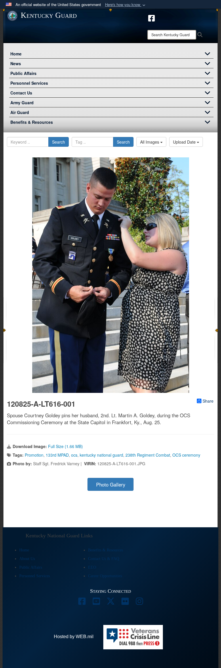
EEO (92, 567)
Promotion (34, 455)
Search (58, 142)
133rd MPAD (57, 455)
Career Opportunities (105, 576)
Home (16, 54)
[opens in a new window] (151, 17)
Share (208, 401)
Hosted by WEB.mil (74, 636)
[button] (125, 5)
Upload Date (185, 142)
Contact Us (21, 93)
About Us (27, 559)
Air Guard (19, 112)
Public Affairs (23, 73)
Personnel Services (29, 83)
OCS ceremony (186, 455)
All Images (150, 142)
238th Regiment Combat (147, 455)
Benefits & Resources (31, 122)
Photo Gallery (110, 484)
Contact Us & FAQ (103, 559)
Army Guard (22, 102)
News (15, 63)
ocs (74, 455)
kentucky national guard (101, 455)
